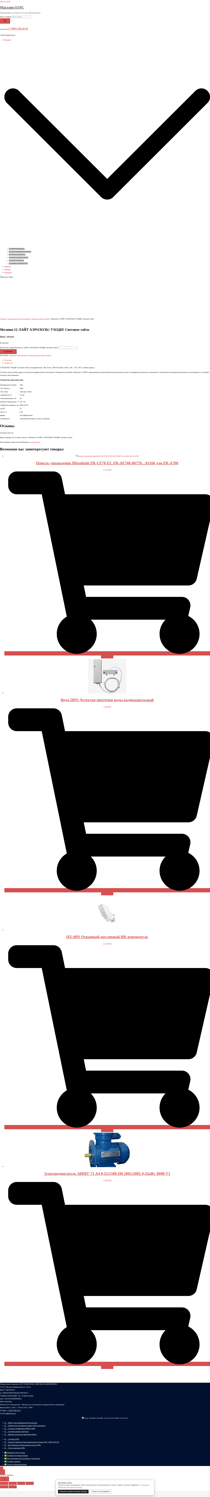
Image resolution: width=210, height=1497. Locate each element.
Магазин (7, 40)
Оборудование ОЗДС (16, 249)
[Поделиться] (13, 1483)
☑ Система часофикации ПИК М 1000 (19, 1429)
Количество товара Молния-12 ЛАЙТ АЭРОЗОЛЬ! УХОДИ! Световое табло (28, 348)
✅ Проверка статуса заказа (14, 1453)
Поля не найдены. (6, 1475)
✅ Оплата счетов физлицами (15, 1464)
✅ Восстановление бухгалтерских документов (22, 1458)
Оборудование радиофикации (20, 252)
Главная (3, 319)
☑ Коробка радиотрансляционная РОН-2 (20, 1434)
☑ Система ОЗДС (11, 1439)
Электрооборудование (17, 255)
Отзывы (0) (8, 363)
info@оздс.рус (10, 1413)
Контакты (8, 272)
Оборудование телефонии (18, 258)
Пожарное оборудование (40, 319)
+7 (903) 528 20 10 (18, 28)
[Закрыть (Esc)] (4, 1483)
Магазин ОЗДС (12, 7)
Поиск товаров (5, 17)
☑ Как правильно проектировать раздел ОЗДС (22, 1445)
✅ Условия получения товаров (16, 1456)
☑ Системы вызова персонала (16, 1431)
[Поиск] (5, 21)
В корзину (8, 351)
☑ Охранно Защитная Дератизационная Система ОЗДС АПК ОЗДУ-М (31, 1442)
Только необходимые (100, 1491)
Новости (7, 266)
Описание (8, 360)
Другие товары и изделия (18, 263)
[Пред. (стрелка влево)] (4, 1486)
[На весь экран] (21, 1483)
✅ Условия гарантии (12, 1461)
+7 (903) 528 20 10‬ (14, 1410)
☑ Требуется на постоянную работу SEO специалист (25, 1426)
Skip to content (5, 1)
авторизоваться (34, 442)
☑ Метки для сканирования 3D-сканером (20, 1423)
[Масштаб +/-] (30, 1483)
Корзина (7, 269)
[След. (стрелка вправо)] (13, 1486)
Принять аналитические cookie (73, 1491)
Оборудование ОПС (16, 261)
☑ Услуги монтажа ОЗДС (14, 1448)
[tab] (107, 360)
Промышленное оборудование (18, 319)
